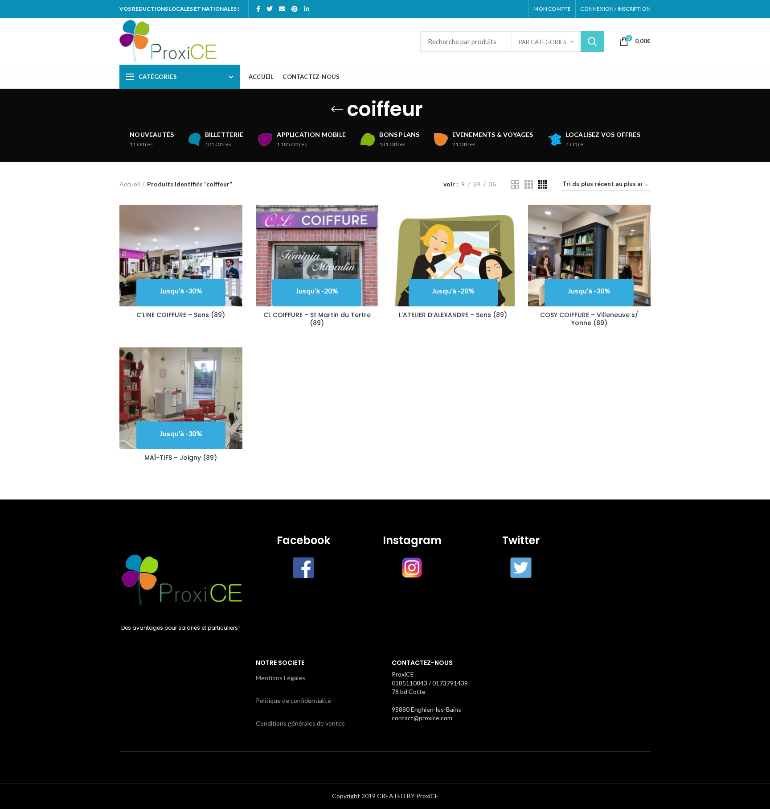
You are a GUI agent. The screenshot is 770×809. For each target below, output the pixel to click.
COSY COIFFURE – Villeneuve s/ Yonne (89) (589, 319)
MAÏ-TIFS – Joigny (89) (180, 458)
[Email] (282, 9)
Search (592, 41)
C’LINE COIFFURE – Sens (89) (180, 315)
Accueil (129, 184)
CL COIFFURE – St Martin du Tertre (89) (317, 319)
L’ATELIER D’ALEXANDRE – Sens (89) (453, 315)
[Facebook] (258, 9)
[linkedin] (306, 9)
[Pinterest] (294, 9)
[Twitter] (269, 9)
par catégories (542, 41)
